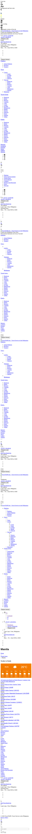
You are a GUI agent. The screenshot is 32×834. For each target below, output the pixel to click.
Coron (9, 74)
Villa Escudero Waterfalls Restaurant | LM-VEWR (15, 693)
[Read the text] (2, 26)
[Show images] (2, 20)
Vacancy (6, 67)
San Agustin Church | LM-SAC (9, 723)
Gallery (3, 150)
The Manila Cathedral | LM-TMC (10, 720)
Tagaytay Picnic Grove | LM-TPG (10, 714)
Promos (3, 147)
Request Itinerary (5, 59)
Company (3, 727)
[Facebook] (4, 155)
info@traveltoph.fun (6, 41)
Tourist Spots (4, 94)
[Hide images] (1, 22)
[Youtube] (4, 159)
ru (1, 163)
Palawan (9, 78)
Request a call (4, 38)
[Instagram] (4, 156)
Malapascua (10, 89)
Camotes (9, 86)
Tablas (5, 116)
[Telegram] (4, 158)
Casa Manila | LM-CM (7, 711)
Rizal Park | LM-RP (6, 708)
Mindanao (6, 92)
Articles (3, 152)
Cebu (8, 87)
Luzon (6, 72)
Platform (3, 61)
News (2, 149)
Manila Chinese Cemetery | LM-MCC (11, 702)
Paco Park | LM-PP (6, 705)
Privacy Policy (4, 817)
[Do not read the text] (1, 28)
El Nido (9, 75)
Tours (2, 69)
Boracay (9, 84)
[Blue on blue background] (1, 13)
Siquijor (9, 90)
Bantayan (9, 81)
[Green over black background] (1, 17)
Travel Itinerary (5, 768)
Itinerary (3, 144)
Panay (5, 114)
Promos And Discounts (7, 770)
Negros (6, 111)
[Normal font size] (2, 4)
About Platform (8, 64)
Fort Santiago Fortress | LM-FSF (10, 726)
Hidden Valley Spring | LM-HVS (10, 690)
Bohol (8, 83)
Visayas (6, 80)
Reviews (6, 65)
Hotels (2, 119)
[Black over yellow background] (1, 15)
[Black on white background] (1, 10)
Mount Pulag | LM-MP (7, 687)
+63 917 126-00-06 (8, 35)
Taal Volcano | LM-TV (7, 717)
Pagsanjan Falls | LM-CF (8, 696)
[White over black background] (1, 12)
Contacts (3, 146)
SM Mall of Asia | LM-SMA (8, 699)
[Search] (2, 170)
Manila (9, 77)
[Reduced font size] (1, 3)
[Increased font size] (2, 6)
